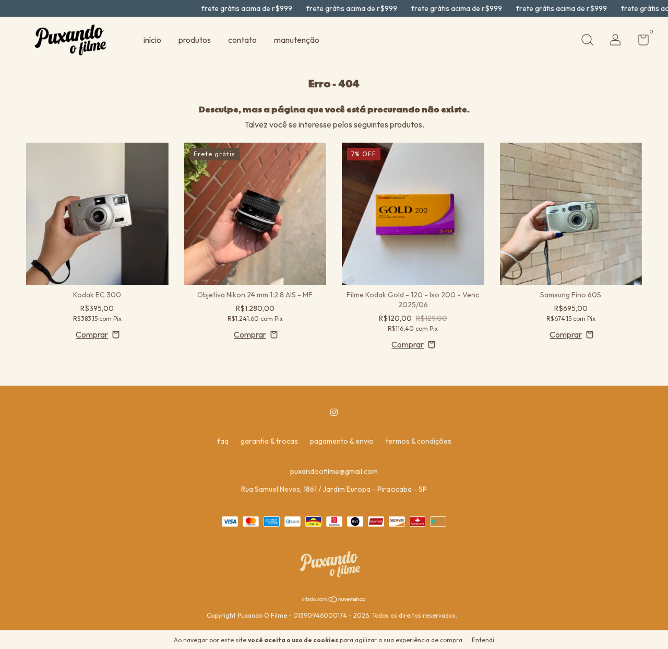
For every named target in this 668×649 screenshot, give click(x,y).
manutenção (296, 39)
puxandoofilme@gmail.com (334, 471)
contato (242, 39)
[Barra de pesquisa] (587, 41)
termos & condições (418, 441)
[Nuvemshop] (334, 600)
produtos (194, 39)
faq (223, 441)
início (152, 39)
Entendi (483, 640)
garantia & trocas (269, 441)
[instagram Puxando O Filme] (334, 412)
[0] (639, 42)
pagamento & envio (342, 441)
